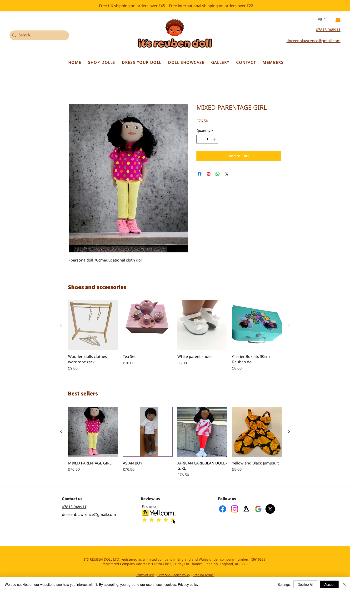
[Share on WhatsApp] (217, 174)
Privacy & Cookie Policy (173, 575)
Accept (329, 584)
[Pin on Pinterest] (208, 174)
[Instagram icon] (234, 509)
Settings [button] (284, 584)
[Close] (344, 584)
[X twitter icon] (270, 509)
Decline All (305, 584)
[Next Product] (289, 325)
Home (74, 87)
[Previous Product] (61, 325)
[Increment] (215, 139)
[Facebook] (222, 509)
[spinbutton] (207, 139)
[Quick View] (93, 325)
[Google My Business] (258, 509)
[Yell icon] (246, 509)
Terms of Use (145, 575)
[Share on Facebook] (199, 174)
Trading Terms (203, 575)
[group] (175, 336)
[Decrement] (200, 139)
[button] (338, 19)
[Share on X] (227, 174)
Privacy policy (188, 584)
